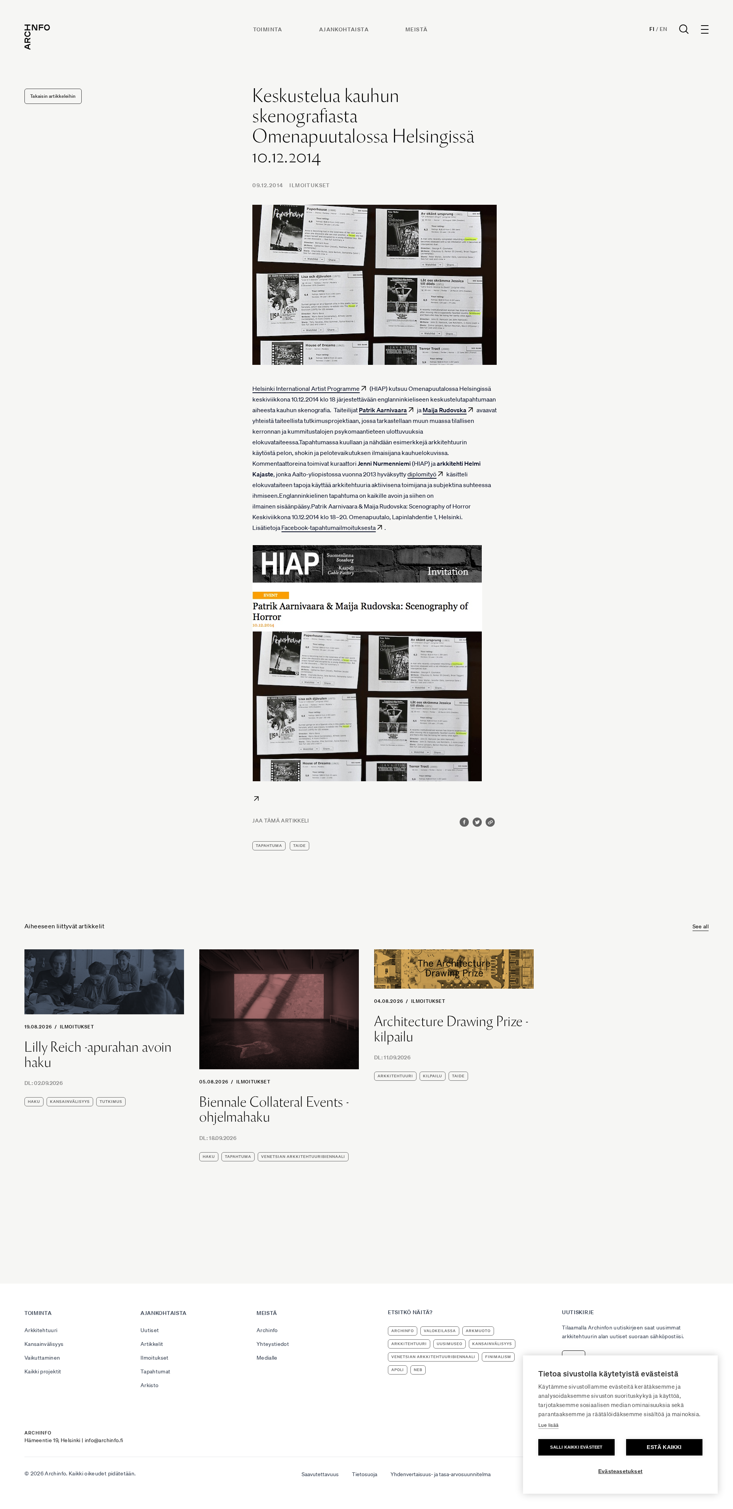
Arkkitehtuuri (41, 1330)
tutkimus (111, 1101)
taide (299, 845)
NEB (418, 1370)
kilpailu (432, 1076)
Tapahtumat (155, 1371)
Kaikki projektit (42, 1371)
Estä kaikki (664, 1447)
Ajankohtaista (344, 29)
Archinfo (267, 1330)
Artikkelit (151, 1344)
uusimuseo (449, 1344)
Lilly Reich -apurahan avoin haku (98, 1054)
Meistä (416, 29)
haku (34, 1101)
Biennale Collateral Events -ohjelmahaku (274, 1110)
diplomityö (421, 474)
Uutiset (149, 1330)
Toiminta (268, 29)
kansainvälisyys (70, 1101)
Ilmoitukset (309, 185)
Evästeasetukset (620, 1471)
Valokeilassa (440, 1331)
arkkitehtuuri (395, 1076)
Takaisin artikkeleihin (53, 96)
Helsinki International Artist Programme (306, 388)
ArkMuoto (478, 1331)
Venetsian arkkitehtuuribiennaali (303, 1156)
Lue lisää (548, 1425)
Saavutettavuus (320, 1474)
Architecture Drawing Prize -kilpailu (451, 1029)
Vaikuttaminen (42, 1357)
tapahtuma (269, 845)
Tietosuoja (364, 1474)
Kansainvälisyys (43, 1344)
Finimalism (498, 1357)
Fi (651, 29)
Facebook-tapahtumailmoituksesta (328, 527)
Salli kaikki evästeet (576, 1447)
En (663, 29)
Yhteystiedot (273, 1344)
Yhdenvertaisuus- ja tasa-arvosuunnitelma (441, 1474)
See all (701, 926)
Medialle (267, 1357)
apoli (397, 1370)
